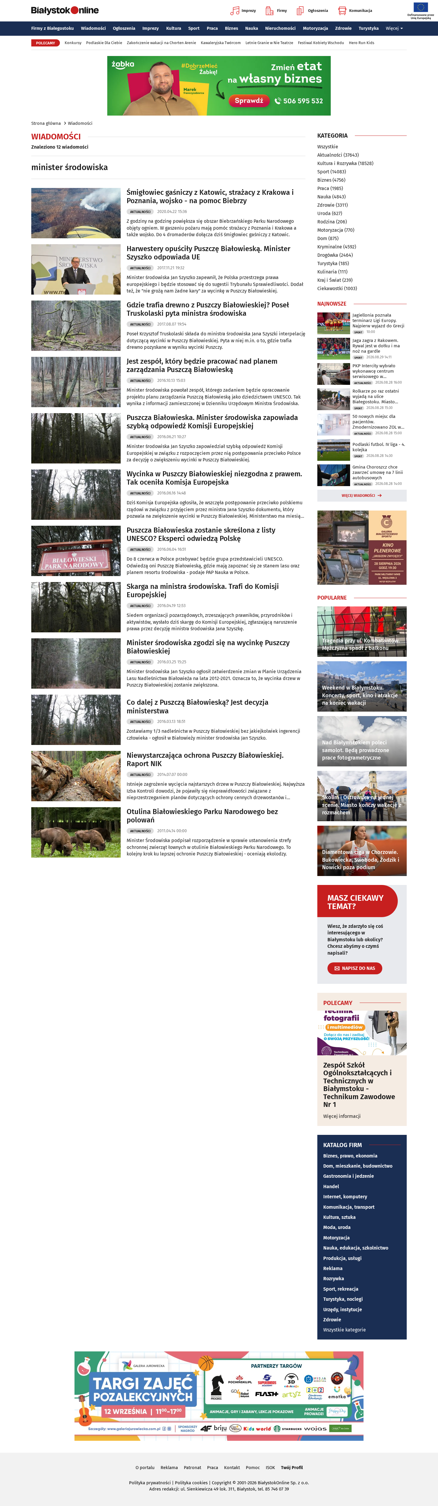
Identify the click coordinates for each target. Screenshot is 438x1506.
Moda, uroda (337, 1227)
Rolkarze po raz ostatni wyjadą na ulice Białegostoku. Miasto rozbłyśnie (375, 396)
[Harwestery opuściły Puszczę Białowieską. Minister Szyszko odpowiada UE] (76, 269)
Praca (212, 28)
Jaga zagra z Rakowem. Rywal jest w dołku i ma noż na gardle (376, 346)
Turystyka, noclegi (343, 1299)
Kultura (173, 28)
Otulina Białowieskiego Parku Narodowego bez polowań (202, 816)
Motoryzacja (315, 28)
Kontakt (232, 1467)
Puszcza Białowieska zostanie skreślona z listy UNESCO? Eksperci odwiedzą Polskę (201, 534)
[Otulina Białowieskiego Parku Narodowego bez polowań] (76, 832)
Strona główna (46, 123)
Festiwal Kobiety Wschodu (321, 43)
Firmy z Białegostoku (52, 28)
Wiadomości (93, 28)
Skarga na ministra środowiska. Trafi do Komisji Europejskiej (203, 590)
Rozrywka (333, 1278)
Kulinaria (327, 272)
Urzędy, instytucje (342, 1309)
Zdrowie (343, 28)
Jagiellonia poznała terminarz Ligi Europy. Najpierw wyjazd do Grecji (378, 320)
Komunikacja (360, 10)
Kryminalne (329, 247)
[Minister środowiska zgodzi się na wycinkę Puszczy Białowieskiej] (76, 663)
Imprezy (249, 10)
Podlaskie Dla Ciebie (104, 43)
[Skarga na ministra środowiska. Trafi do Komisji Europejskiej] (76, 607)
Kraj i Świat (329, 280)
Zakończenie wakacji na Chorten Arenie (161, 43)
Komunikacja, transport (349, 1207)
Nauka (251, 28)
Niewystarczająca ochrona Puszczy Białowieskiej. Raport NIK (205, 759)
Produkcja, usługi (342, 1258)
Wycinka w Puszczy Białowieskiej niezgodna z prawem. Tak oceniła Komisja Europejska (214, 478)
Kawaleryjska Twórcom (221, 43)
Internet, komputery (345, 1196)
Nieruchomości (280, 28)
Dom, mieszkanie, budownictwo (357, 1166)
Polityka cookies (191, 1482)
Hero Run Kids (361, 43)
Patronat (192, 1467)
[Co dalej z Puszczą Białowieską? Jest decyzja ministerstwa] (76, 720)
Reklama (333, 1268)
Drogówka (327, 255)
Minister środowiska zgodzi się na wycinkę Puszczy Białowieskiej (208, 647)
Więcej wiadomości (358, 496)
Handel (331, 1186)
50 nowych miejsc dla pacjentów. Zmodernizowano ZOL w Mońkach (376, 422)
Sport (194, 28)
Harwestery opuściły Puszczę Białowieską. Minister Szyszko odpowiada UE (208, 253)
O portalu (145, 1467)
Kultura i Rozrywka (337, 163)
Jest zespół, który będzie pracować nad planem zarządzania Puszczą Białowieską (202, 365)
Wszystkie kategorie (344, 1330)
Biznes (231, 28)
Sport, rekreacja (340, 1289)
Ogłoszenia (318, 10)
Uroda (324, 213)
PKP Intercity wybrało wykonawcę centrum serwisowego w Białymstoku (373, 371)
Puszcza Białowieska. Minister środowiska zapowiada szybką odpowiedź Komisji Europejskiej (212, 421)
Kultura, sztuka (339, 1217)
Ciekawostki (330, 288)
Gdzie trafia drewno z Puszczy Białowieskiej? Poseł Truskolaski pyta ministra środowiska (208, 309)
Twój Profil (292, 1467)
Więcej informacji (342, 1116)
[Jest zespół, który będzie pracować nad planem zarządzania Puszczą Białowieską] (76, 382)
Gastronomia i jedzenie (348, 1176)
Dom (322, 238)
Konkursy (73, 43)
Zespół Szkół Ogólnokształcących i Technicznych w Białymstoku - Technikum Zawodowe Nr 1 (359, 1084)
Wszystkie (327, 146)
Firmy (282, 10)
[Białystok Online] (65, 10)
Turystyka (369, 28)
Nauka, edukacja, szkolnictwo (355, 1248)
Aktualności (140, 212)
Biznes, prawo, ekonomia (350, 1156)
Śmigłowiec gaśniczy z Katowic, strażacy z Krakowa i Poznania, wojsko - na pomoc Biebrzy (210, 196)
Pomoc (253, 1467)
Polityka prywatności (150, 1482)
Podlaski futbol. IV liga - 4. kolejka (378, 447)
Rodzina (326, 222)
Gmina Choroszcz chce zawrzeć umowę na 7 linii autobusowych (377, 472)
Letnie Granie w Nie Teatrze (269, 43)
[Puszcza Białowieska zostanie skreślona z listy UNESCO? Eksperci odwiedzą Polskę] (76, 551)
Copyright (221, 1482)
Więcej (392, 28)
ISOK (270, 1467)
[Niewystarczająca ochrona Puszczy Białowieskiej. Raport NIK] (76, 776)
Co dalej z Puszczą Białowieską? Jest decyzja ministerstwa (197, 706)
